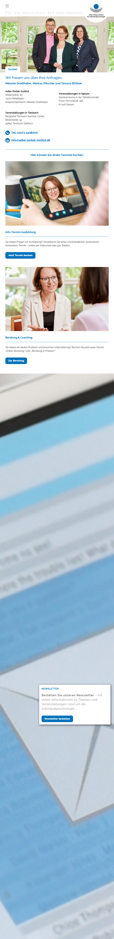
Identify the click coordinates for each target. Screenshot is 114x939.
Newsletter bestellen (57, 718)
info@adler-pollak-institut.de (30, 140)
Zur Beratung (16, 360)
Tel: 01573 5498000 (24, 132)
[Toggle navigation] (7, 6)
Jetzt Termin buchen (20, 255)
